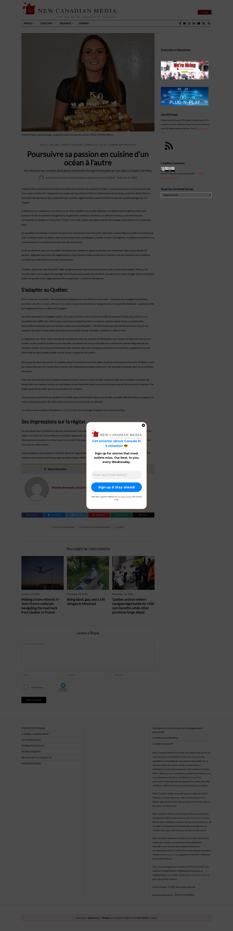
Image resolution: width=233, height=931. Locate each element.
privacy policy (125, 496)
